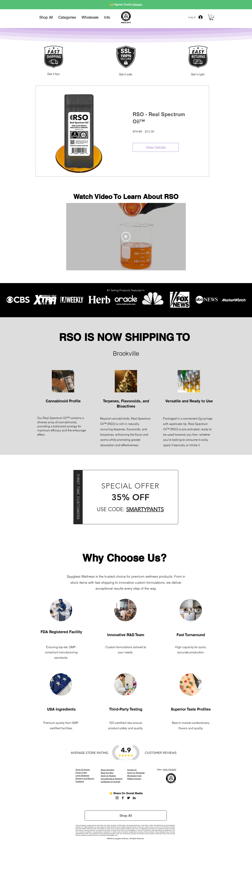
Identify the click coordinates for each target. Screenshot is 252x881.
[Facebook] (123, 798)
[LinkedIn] (134, 798)
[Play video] (126, 236)
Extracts (137, 4)
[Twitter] (128, 798)
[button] (67, 17)
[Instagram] (117, 798)
